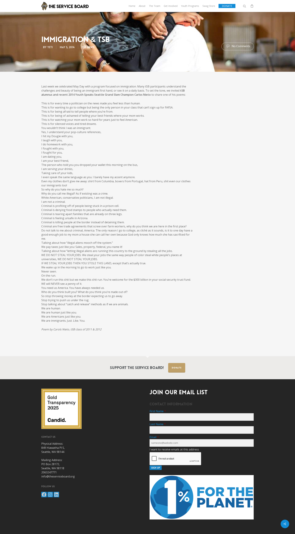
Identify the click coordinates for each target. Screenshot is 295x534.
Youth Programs (190, 6)
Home (132, 6)
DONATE (227, 6)
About (142, 6)
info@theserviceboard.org (58, 476)
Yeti (50, 47)
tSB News (88, 47)
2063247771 (49, 472)
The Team (154, 6)
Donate (177, 367)
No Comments (240, 46)
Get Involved (171, 6)
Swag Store (208, 6)
